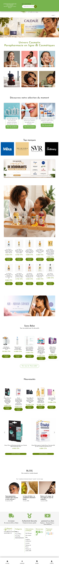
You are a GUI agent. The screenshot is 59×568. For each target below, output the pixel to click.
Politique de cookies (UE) (28, 549)
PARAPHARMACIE (19, 537)
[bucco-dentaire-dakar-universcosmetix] (29, 111)
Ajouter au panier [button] (8, 259)
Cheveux (17, 531)
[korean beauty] (47, 59)
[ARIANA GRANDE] (29, 305)
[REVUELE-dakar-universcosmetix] (12, 111)
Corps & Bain (18, 533)
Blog (27, 537)
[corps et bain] (12, 79)
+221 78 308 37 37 (8, 532)
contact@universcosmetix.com (10, 531)
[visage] (12, 59)
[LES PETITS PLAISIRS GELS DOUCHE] (29, 211)
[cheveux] (29, 79)
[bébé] (47, 79)
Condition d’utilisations (28, 540)
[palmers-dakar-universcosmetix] (47, 111)
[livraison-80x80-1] (11, 515)
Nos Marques (29, 533)
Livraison (11, 521)
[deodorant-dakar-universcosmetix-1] (29, 168)
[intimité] (29, 59)
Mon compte (28, 535)
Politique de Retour (28, 545)
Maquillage (17, 535)
